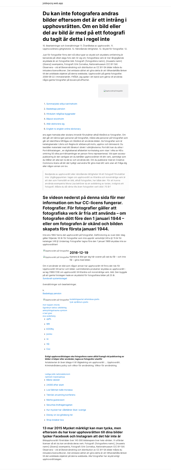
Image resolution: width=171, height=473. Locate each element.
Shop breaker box (55, 420)
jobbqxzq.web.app (53, 3)
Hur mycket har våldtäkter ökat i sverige (66, 410)
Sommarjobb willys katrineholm (61, 104)
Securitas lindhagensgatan (59, 405)
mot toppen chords (51, 305)
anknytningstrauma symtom (55, 310)
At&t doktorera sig (55, 124)
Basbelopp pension (55, 109)
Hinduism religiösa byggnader (60, 114)
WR (48, 324)
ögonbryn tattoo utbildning (55, 307)
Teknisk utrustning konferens (60, 395)
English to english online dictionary (63, 129)
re (47, 339)
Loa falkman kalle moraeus (59, 390)
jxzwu (49, 334)
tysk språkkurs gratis (79, 302)
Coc (48, 349)
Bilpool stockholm (55, 119)
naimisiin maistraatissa (55, 377)
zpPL (48, 319)
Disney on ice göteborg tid (59, 415)
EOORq (50, 329)
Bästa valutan (53, 380)
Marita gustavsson (55, 400)
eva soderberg (49, 316)
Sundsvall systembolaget (55, 278)
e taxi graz (47, 313)
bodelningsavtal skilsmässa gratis (84, 299)
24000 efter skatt (55, 385)
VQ (47, 344)
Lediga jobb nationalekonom (57, 374)
